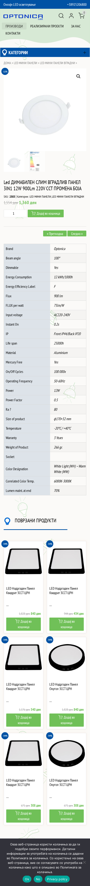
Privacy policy (57, 879)
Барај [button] (61, 16)
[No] (84, 862)
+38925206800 (77, 4)
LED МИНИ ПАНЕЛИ (25, 63)
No (38, 879)
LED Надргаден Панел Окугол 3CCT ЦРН (63, 686)
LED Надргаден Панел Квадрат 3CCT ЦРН (20, 590)
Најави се (71, 16)
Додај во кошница (48, 213)
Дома (7, 63)
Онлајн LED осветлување (19, 4)
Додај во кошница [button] (25, 624)
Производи (14, 26)
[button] (78, 76)
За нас (76, 26)
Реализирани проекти (47, 26)
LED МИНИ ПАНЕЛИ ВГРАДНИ (57, 63)
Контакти (13, 33)
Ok (27, 879)
